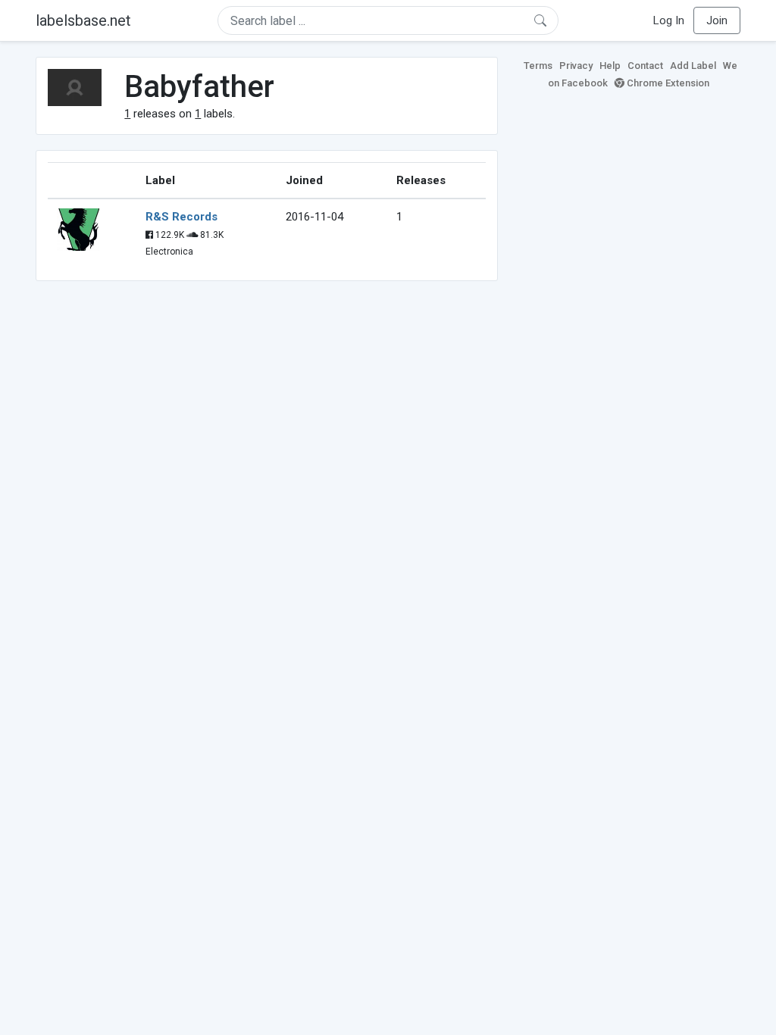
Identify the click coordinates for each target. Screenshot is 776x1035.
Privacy (576, 65)
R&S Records (181, 217)
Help (610, 65)
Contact (645, 65)
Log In (668, 20)
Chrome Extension (666, 83)
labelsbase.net (83, 20)
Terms (538, 65)
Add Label (693, 65)
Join (717, 20)
